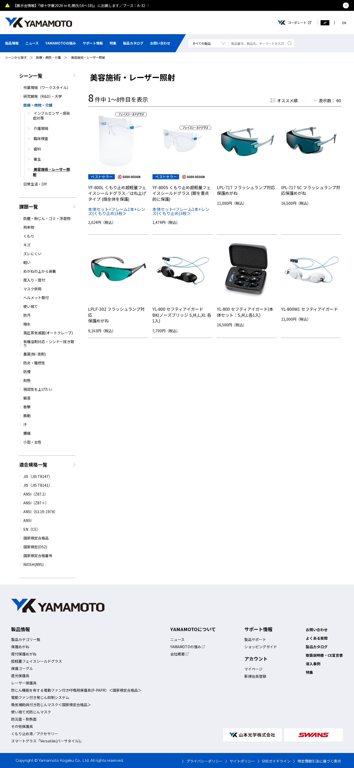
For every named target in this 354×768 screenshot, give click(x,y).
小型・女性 (32, 442)
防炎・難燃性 (34, 362)
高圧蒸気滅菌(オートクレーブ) (48, 332)
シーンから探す (16, 57)
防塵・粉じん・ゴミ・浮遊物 (46, 218)
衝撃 (27, 406)
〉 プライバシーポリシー (202, 761)
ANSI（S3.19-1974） (40, 511)
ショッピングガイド (260, 646)
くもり (28, 236)
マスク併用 (32, 288)
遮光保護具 (20, 675)
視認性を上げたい (37, 389)
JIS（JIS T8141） (37, 485)
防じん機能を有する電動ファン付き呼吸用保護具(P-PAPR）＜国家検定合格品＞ (76, 690)
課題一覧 (28, 206)
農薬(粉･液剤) (34, 354)
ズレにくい (32, 253)
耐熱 (27, 380)
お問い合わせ (160, 43)
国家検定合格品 (36, 538)
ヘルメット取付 (36, 297)
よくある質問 (317, 638)
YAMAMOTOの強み (60, 43)
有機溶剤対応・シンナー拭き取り (48, 343)
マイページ (253, 668)
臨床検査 (40, 138)
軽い (27, 262)
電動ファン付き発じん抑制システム (40, 697)
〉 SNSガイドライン (274, 761)
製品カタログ (133, 43)
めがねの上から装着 (39, 271)
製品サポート (255, 639)
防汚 (27, 315)
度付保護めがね (24, 653)
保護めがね (20, 646)
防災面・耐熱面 (24, 719)
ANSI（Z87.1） (35, 494)
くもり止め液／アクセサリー (34, 733)
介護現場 (40, 128)
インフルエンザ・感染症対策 (51, 116)
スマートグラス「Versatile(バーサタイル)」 (47, 740)
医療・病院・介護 (48, 57)
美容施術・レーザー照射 (87, 57)
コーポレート (297, 22)
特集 (113, 43)
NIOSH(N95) (33, 564)
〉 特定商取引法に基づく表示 (317, 761)
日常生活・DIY (35, 184)
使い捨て (30, 306)
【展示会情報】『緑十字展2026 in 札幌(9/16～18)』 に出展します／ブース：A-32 (79, 5)
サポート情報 (93, 43)
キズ (27, 244)
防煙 (27, 371)
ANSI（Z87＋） (36, 502)
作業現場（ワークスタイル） (46, 87)
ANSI (27, 520)
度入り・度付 (34, 280)
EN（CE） (31, 529)
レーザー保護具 (24, 682)
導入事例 (313, 663)
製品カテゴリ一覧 (25, 639)
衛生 (37, 159)
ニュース (32, 43)
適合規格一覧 (33, 464)
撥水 (27, 324)
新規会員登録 (255, 676)
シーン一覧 (30, 75)
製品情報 (12, 43)
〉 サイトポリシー (240, 761)
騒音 (27, 398)
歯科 (37, 148)
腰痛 (27, 433)
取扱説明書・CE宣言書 (324, 655)
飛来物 (28, 227)
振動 (27, 415)
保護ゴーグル (22, 668)
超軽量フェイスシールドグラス (36, 661)
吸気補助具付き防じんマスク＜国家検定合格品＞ (51, 704)
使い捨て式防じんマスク (31, 711)
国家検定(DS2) (35, 546)
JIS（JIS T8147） (37, 476)
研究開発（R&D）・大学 (42, 96)
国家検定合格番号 (37, 555)
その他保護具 (22, 726)
